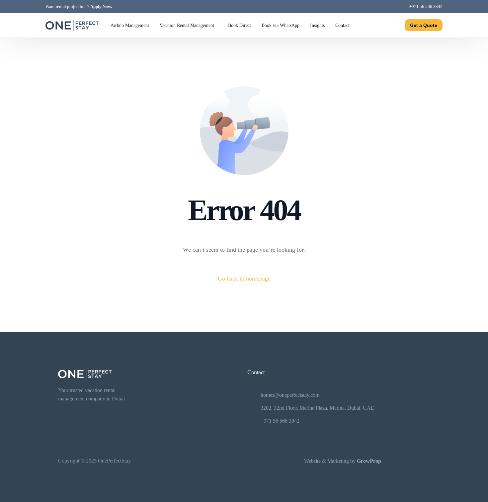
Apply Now (100, 6)
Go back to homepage (244, 278)
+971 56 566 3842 (426, 6)
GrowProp (369, 461)
